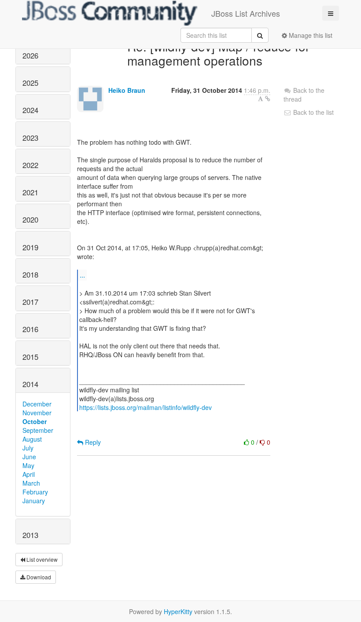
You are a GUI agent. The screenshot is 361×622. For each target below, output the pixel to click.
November (37, 412)
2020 (30, 219)
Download (38, 577)
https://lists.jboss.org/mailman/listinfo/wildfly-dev (145, 407)
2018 (30, 274)
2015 (30, 356)
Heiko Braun (126, 90)
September (37, 430)
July (27, 447)
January (33, 500)
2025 (30, 82)
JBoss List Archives (245, 13)
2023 (30, 137)
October (34, 421)
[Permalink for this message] (267, 98)
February (35, 491)
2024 (30, 110)
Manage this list (309, 35)
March (31, 483)
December (37, 403)
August (32, 439)
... (82, 275)
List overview (41, 559)
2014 (30, 384)
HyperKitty (178, 611)
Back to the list (312, 112)
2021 (30, 192)
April (28, 474)
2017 (30, 301)
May (28, 465)
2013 (30, 535)
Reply (92, 442)
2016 (30, 329)
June (29, 456)
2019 (30, 247)
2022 (30, 165)
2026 (30, 55)
